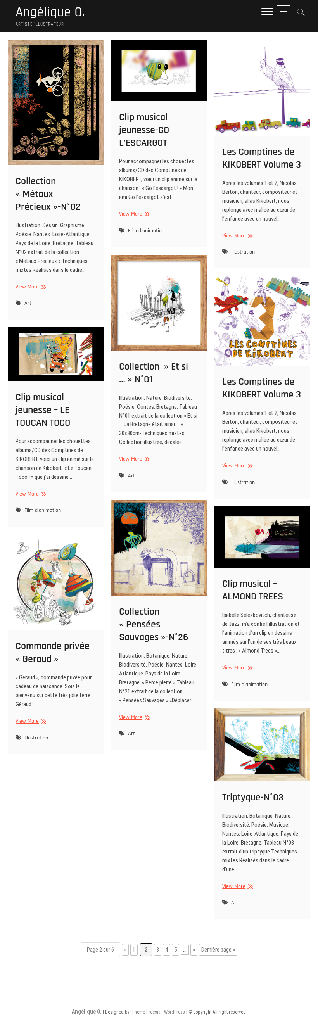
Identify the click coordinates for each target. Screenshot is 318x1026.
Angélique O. (50, 12)
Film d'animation (146, 230)
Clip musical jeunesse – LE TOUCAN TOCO (43, 410)
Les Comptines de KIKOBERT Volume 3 (261, 158)
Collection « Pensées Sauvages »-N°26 (153, 624)
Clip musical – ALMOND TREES (252, 590)
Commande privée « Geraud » (53, 652)
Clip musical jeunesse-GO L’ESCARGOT (144, 130)
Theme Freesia (146, 1012)
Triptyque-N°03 (252, 797)
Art (27, 303)
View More (30, 287)
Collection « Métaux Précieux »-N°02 (48, 194)
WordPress (174, 1012)
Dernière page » (218, 949)
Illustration (243, 252)
